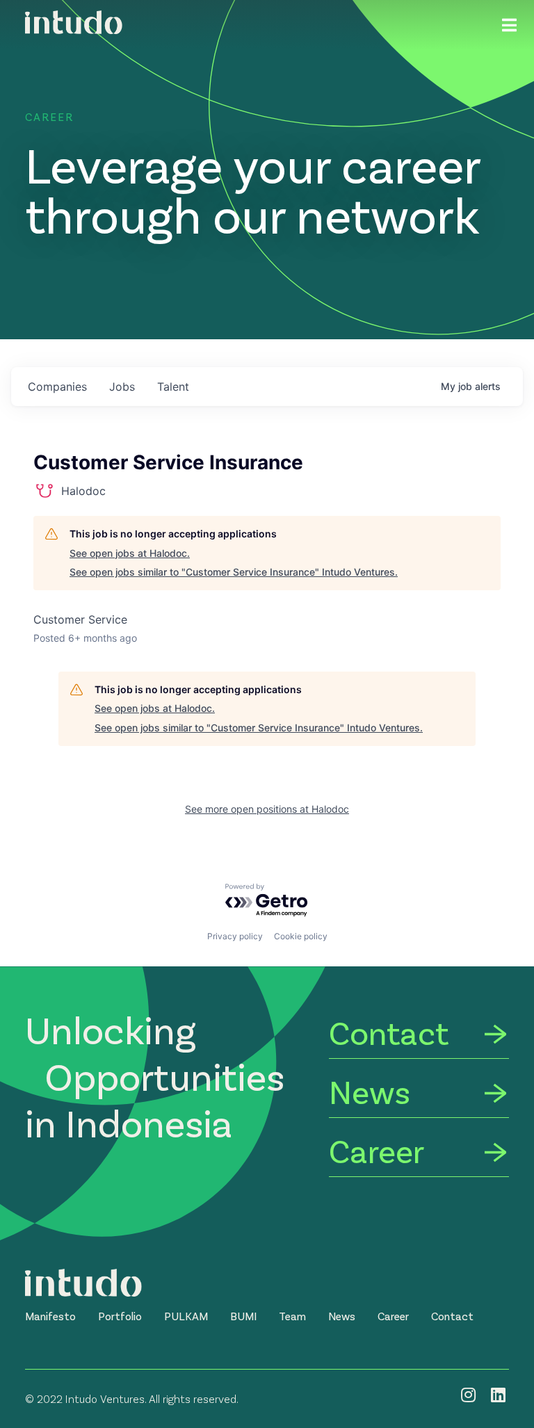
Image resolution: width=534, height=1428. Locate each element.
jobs (122, 386)
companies (57, 386)
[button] (50, 1316)
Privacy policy (235, 936)
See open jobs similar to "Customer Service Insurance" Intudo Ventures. (234, 572)
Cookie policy (300, 936)
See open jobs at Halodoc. (130, 553)
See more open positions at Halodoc (267, 809)
